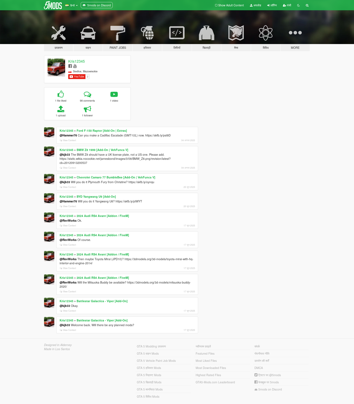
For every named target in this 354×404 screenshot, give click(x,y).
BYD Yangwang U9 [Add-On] (96, 196)
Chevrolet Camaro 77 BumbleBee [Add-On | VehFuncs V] (116, 177)
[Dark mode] (298, 5)
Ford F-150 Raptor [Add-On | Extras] (102, 130)
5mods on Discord (270, 389)
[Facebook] (70, 66)
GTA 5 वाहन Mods (148, 353)
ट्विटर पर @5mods (269, 375)
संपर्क (257, 346)
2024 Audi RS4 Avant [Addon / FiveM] (103, 216)
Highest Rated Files (208, 375)
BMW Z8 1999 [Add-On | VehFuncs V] (102, 150)
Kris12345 (76, 61)
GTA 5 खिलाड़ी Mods (149, 382)
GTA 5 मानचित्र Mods (150, 389)
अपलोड (257, 5)
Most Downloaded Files (211, 368)
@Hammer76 (68, 135)
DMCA (258, 368)
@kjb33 (65, 154)
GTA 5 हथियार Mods (149, 368)
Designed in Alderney (58, 345)
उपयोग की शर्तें (261, 361)
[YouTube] (75, 66)
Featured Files (205, 353)
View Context (69, 140)
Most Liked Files (206, 361)
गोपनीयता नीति (261, 353)
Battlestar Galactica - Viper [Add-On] (102, 301)
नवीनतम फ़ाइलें (203, 346)
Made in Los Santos (57, 349)
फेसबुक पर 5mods (268, 382)
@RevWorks (68, 220)
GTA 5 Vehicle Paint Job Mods (156, 361)
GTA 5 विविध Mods (148, 396)
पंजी (288, 5)
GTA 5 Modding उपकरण (151, 346)
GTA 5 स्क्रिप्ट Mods (149, 375)
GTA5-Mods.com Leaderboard (215, 382)
